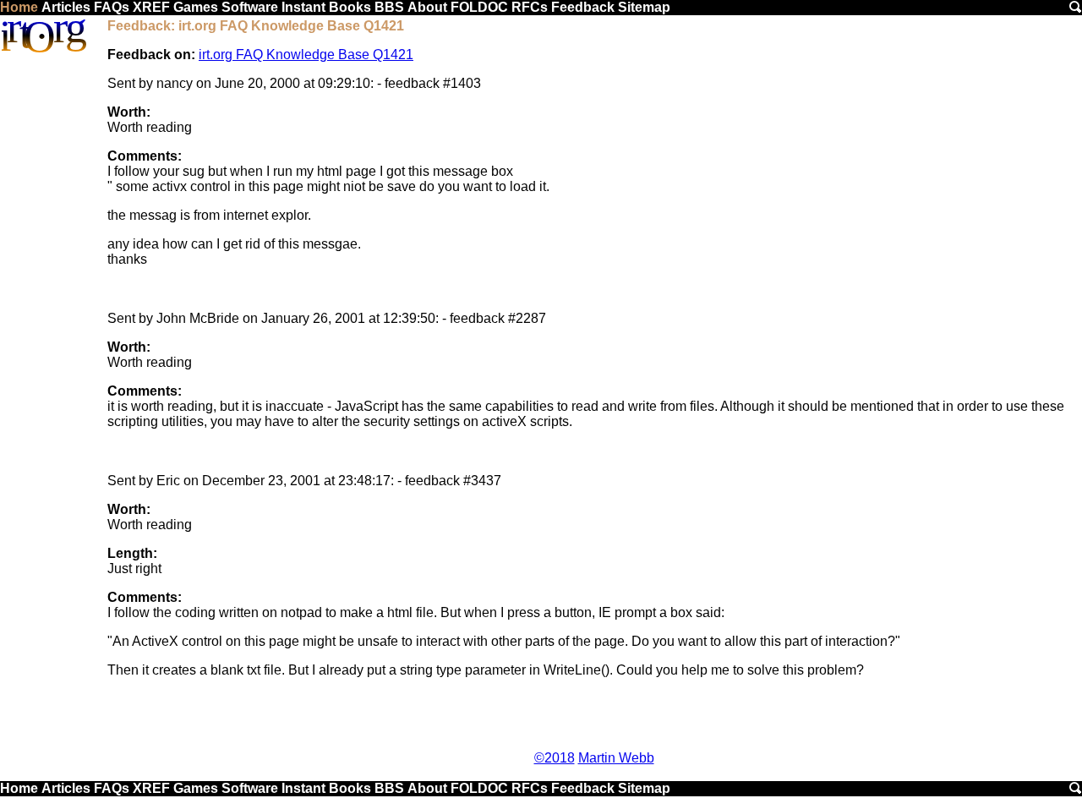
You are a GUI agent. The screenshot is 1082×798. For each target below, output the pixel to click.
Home (19, 7)
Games (195, 7)
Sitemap (644, 7)
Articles (65, 7)
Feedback (583, 7)
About (427, 7)
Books (350, 7)
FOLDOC (479, 7)
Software (249, 7)
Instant (303, 7)
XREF (151, 7)
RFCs (529, 7)
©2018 (554, 758)
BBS (389, 7)
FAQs (111, 7)
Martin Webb (616, 758)
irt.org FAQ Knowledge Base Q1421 (306, 54)
